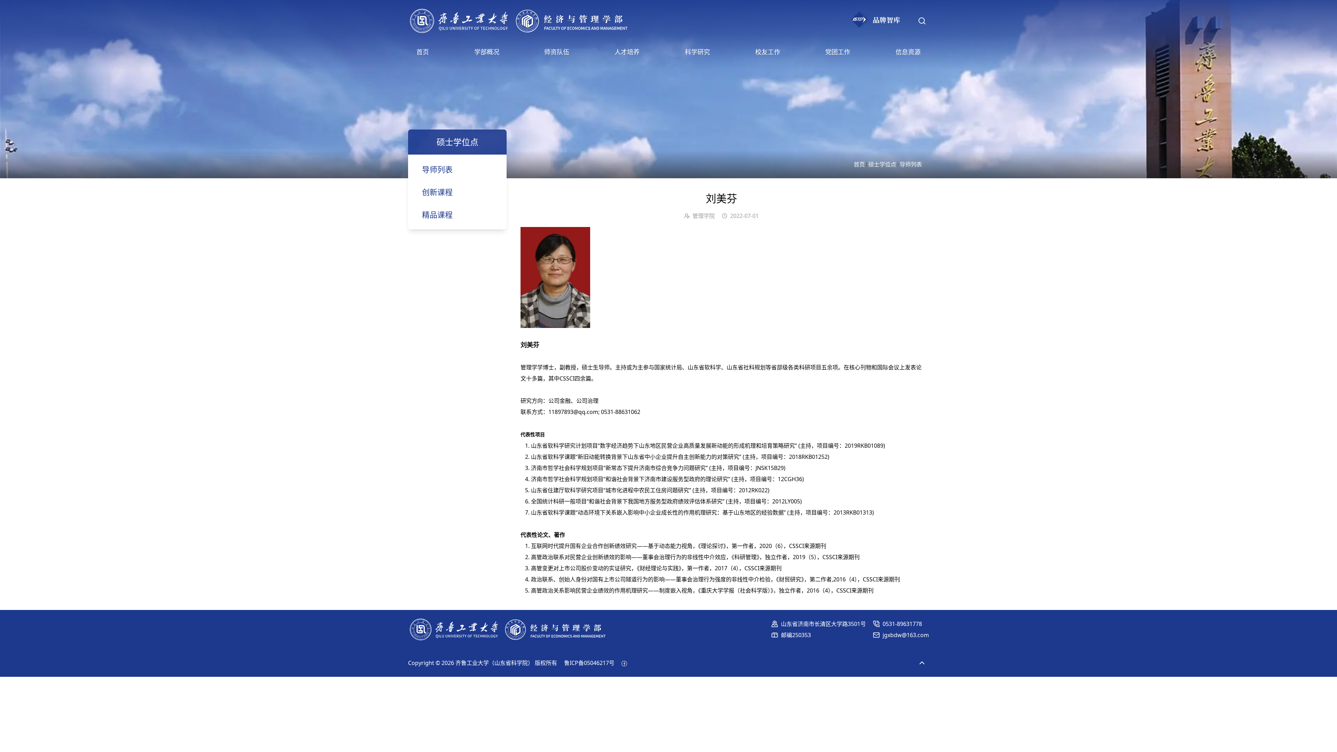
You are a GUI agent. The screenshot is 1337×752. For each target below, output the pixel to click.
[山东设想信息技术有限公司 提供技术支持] (624, 663)
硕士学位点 (882, 164)
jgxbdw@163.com (906, 635)
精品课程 (437, 214)
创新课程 (437, 192)
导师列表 (911, 164)
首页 (859, 164)
